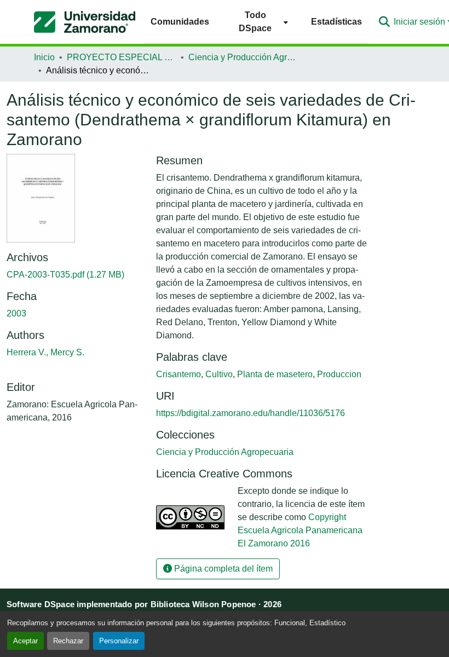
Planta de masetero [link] (275, 374)
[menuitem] (260, 21)
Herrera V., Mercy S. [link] (45, 352)
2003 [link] (16, 313)
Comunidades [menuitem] (180, 21)
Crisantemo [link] (178, 374)
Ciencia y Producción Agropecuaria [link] (243, 57)
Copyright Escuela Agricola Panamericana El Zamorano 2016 (300, 530)
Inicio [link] (44, 57)
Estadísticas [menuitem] (336, 21)
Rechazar (68, 641)
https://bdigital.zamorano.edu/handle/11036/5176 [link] (250, 413)
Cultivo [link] (219, 374)
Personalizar (119, 641)
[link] (75, 274)
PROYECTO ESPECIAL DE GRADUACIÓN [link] (121, 57)
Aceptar (25, 641)
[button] (84, 22)
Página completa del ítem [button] (222, 568)
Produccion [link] (339, 374)
